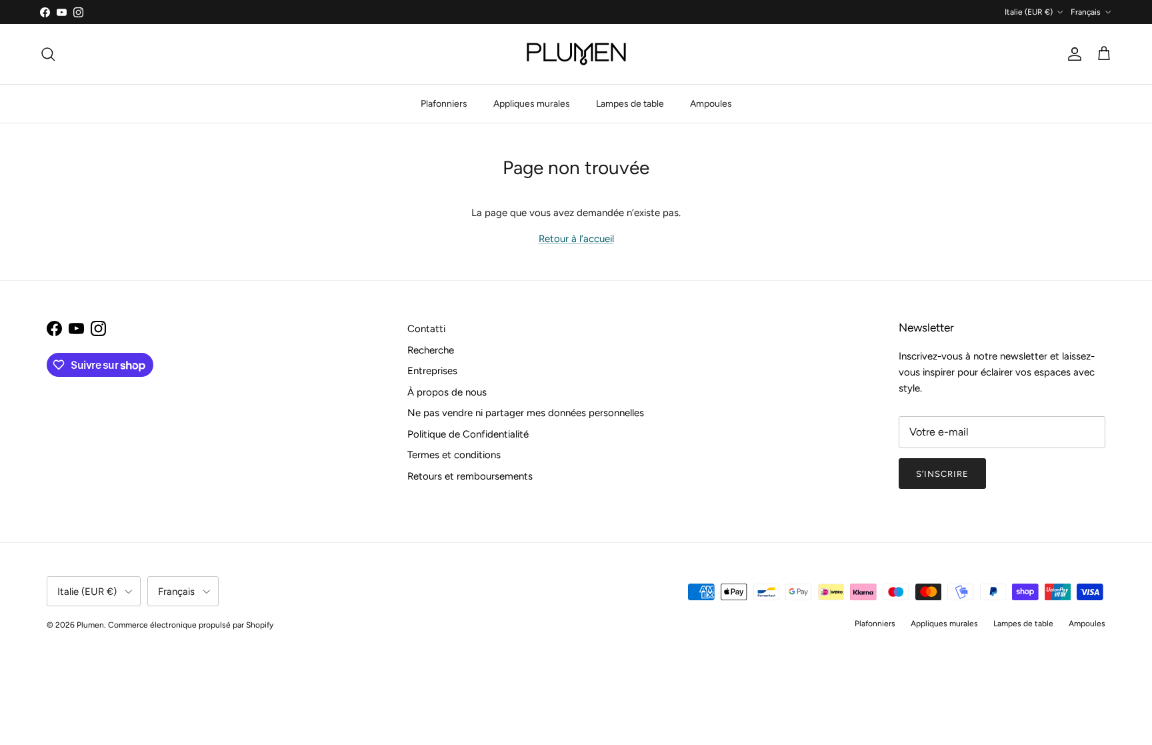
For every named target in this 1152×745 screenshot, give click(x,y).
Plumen (90, 625)
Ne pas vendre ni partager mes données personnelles (525, 413)
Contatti (426, 329)
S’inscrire (942, 474)
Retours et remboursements (470, 476)
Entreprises (432, 371)
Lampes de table (630, 103)
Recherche (430, 350)
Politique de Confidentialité (468, 434)
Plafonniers (444, 103)
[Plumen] (576, 54)
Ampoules (711, 103)
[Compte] (1072, 54)
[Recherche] (48, 54)
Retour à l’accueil (576, 239)
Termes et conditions (454, 455)
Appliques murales (531, 103)
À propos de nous (447, 392)
